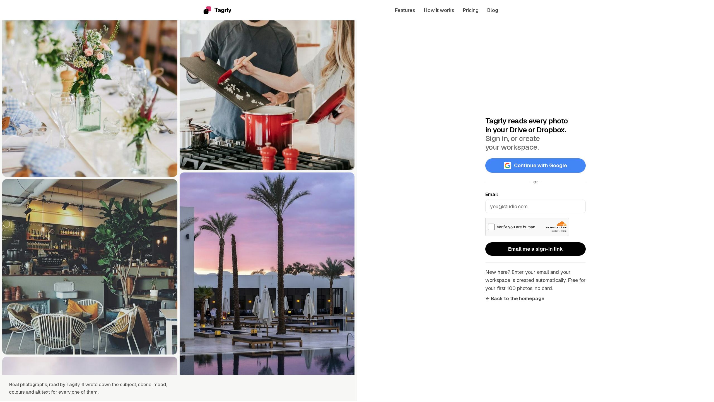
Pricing (471, 10)
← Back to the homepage (514, 298)
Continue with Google (540, 165)
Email (491, 194)
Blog (492, 10)
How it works (439, 10)
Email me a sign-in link (535, 249)
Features (405, 10)
